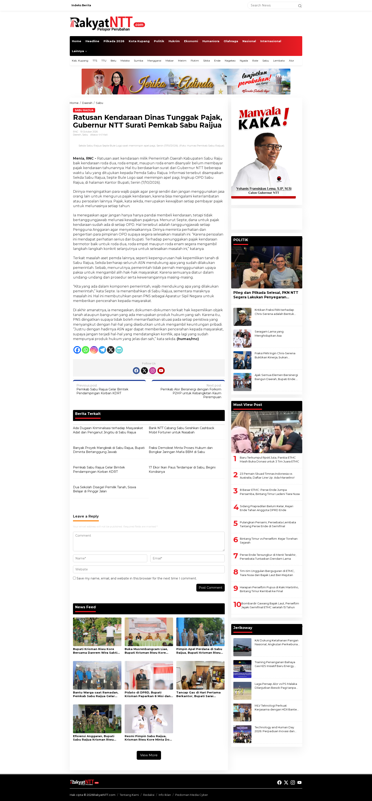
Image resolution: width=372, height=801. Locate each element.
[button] (298, 5)
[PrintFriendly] (119, 350)
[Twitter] (144, 370)
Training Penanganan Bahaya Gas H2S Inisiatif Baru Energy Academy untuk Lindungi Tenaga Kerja (275, 664)
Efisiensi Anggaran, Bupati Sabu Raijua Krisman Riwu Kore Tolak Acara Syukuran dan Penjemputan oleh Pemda (97, 738)
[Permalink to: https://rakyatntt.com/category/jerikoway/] (300, 626)
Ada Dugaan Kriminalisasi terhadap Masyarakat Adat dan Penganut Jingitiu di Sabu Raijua (108, 430)
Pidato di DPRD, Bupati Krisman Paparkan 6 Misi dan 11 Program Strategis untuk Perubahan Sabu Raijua (147, 694)
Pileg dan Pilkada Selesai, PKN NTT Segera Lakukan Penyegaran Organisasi (265, 295)
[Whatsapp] (85, 350)
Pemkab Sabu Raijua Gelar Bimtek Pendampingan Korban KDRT (102, 389)
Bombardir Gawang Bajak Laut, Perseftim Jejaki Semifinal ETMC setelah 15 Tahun (270, 605)
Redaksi (148, 794)
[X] (111, 350)
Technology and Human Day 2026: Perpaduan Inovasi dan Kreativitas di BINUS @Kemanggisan (274, 729)
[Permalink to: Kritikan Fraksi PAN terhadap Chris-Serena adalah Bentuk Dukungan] (242, 317)
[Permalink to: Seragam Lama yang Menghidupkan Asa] (242, 338)
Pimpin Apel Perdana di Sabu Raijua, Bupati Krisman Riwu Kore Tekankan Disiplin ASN (199, 651)
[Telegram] (102, 350)
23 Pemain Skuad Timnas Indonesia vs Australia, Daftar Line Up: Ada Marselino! (267, 475)
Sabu (85, 134)
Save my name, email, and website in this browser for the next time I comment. (137, 578)
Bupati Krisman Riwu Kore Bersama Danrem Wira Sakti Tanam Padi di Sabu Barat (95, 651)
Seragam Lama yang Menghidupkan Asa (269, 333)
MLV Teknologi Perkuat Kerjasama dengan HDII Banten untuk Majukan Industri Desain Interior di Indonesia (277, 707)
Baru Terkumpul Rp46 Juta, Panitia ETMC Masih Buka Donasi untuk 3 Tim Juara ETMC (269, 459)
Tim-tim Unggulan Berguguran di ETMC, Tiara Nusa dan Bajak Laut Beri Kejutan (267, 572)
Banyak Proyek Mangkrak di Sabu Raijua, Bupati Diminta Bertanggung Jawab (109, 450)
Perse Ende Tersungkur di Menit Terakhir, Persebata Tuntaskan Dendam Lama (268, 556)
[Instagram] (94, 350)
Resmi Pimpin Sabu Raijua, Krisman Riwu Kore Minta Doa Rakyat (148, 738)
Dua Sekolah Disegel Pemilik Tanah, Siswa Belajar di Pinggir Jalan (104, 489)
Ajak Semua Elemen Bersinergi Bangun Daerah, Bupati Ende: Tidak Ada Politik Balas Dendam (277, 377)
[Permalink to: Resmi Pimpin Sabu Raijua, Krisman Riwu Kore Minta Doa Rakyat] (149, 719)
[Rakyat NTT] (108, 23)
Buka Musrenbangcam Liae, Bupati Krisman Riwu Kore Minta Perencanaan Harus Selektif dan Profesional (146, 651)
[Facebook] (77, 350)
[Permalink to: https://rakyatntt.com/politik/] (300, 238)
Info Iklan (165, 794)
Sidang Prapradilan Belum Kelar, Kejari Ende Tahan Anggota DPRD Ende (266, 507)
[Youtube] (161, 370)
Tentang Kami (129, 794)
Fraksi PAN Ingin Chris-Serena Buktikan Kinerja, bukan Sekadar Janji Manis (275, 355)
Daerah (77, 134)
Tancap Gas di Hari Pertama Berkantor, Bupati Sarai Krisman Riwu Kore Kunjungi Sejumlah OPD (198, 694)
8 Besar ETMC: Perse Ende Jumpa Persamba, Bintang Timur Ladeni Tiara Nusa (270, 491)
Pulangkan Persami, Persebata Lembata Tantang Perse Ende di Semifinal (268, 524)
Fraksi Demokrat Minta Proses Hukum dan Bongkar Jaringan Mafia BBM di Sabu (181, 450)
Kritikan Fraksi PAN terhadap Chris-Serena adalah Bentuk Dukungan (274, 312)
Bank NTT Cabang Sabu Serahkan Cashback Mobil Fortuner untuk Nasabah (181, 430)
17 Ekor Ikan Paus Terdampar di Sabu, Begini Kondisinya (182, 469)
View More (149, 755)
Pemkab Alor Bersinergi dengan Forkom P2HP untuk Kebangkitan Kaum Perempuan (190, 391)
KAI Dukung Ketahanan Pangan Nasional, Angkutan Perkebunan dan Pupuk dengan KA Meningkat (277, 642)
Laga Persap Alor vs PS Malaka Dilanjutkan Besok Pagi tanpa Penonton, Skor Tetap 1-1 (276, 685)
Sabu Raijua (84, 110)
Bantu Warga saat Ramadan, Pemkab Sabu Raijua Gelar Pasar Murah (95, 694)
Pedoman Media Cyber (191, 794)
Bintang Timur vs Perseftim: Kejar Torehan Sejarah (269, 540)
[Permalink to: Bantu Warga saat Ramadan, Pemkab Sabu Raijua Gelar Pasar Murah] (97, 675)
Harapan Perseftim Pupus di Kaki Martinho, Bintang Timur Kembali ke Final (269, 589)
